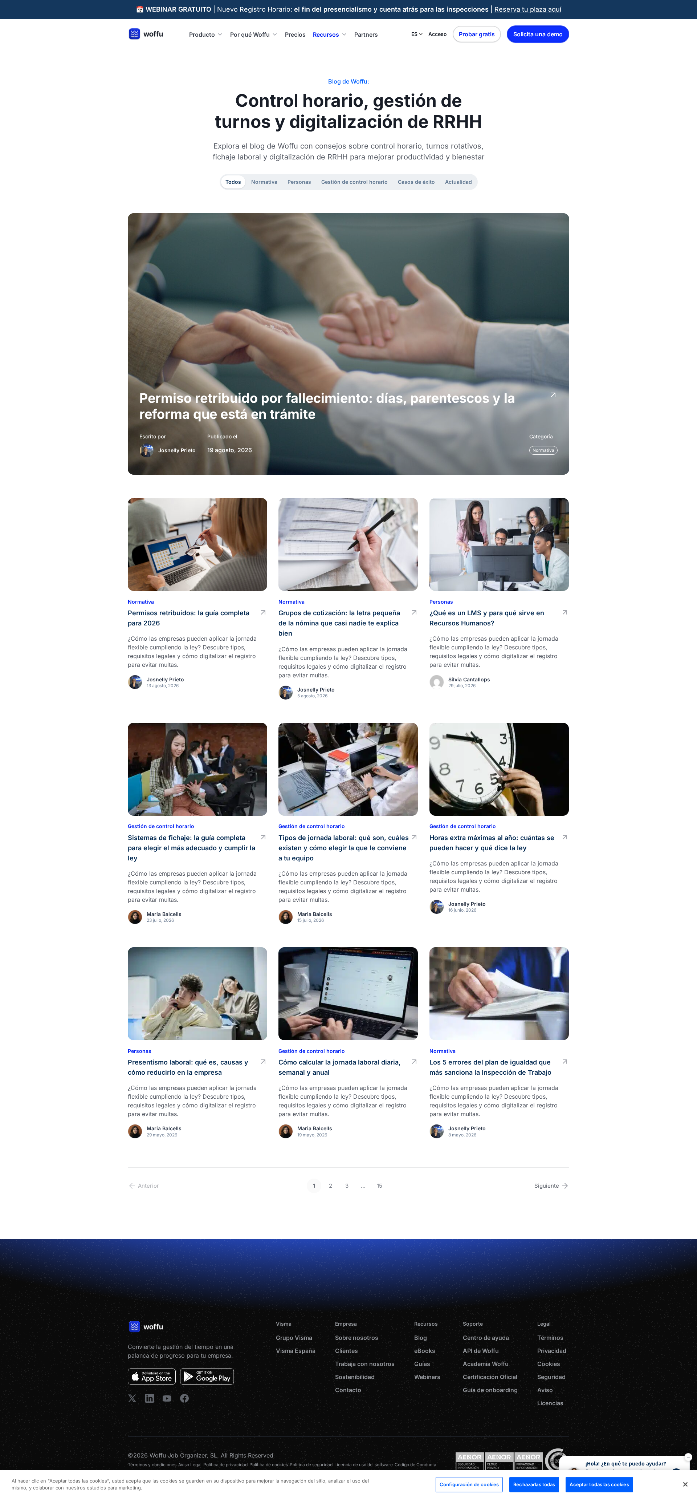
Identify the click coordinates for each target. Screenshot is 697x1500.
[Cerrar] (685, 1484)
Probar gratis (477, 34)
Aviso (545, 1390)
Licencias (550, 1403)
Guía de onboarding (490, 1390)
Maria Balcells (164, 914)
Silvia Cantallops (469, 679)
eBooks (424, 1350)
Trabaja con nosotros (365, 1363)
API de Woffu (481, 1350)
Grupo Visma (294, 1337)
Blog (420, 1337)
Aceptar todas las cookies (599, 1484)
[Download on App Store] (152, 1377)
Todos (233, 182)
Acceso (437, 34)
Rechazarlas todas (534, 1484)
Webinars (427, 1377)
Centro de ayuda (486, 1337)
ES (414, 34)
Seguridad (551, 1377)
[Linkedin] (132, 1398)
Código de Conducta (415, 1464)
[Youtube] (167, 1398)
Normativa (264, 182)
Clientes (346, 1350)
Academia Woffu (486, 1363)
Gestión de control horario (354, 182)
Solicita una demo (538, 34)
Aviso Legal (189, 1464)
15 (379, 1185)
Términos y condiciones (152, 1464)
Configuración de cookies (469, 1484)
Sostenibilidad (355, 1377)
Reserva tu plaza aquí (527, 9)
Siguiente (546, 1185)
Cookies (548, 1363)
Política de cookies (268, 1464)
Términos (550, 1337)
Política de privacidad (225, 1464)
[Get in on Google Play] (207, 1377)
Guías (422, 1363)
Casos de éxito (416, 182)
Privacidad (551, 1350)
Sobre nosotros (356, 1337)
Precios (295, 34)
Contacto (348, 1390)
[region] (348, 1485)
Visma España (295, 1350)
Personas (299, 182)
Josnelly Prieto (177, 450)
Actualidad (458, 182)
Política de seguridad (311, 1464)
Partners (366, 34)
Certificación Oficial (490, 1377)
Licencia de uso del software (363, 1464)
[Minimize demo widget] (688, 1457)
